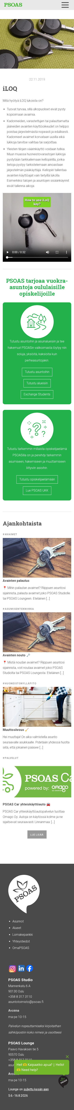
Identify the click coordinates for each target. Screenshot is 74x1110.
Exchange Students (37, 394)
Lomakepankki (22, 935)
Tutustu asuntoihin (37, 372)
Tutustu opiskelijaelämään (37, 479)
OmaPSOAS (20, 948)
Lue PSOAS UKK (37, 490)
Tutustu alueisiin (37, 383)
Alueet (16, 928)
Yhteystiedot (21, 941)
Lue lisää (37, 834)
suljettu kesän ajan (36, 1089)
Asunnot (18, 921)
